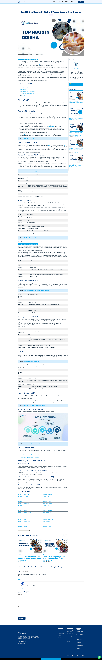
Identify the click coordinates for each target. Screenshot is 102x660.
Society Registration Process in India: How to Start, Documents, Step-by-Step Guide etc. (75, 165)
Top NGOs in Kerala (22, 519)
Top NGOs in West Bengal (48, 519)
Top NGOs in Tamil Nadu (47, 508)
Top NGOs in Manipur (22, 526)
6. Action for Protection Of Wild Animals (29, 91)
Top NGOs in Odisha (47, 499)
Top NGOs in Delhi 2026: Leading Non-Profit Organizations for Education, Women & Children (75, 134)
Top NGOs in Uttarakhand (48, 517)
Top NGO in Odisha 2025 (24, 89)
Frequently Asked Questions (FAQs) (26, 93)
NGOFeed (60, 630)
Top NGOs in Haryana (22, 510)
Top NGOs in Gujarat (22, 508)
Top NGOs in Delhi (46, 521)
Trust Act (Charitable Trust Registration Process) (29, 454)
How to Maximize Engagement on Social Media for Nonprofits (36, 290)
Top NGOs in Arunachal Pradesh (24, 496)
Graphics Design (70, 633)
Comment (20, 594)
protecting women (35, 108)
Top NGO (28, 530)
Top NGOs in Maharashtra (23, 524)
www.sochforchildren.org (33, 307)
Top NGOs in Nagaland (47, 496)
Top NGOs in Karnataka (23, 517)
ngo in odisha (20, 530)
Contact (69, 655)
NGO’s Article (55, 1)
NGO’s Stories (67, 1)
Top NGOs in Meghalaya (47, 526)
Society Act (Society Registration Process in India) (29, 455)
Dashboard (60, 637)
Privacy (73, 655)
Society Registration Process (78, 642)
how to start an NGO (35, 443)
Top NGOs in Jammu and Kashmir (49, 524)
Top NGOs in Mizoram (47, 494)
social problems (51, 126)
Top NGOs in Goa (21, 505)
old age (34, 146)
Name (19, 606)
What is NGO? (22, 86)
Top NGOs (51, 15)
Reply (19, 579)
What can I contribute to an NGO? (28, 97)
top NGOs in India (42, 64)
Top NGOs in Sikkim (47, 505)
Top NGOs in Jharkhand (23, 514)
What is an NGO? (24, 95)
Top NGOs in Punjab (47, 501)
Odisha (25, 530)
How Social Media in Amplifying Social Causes (33, 171)
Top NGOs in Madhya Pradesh (24, 521)
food (45, 146)
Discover (59, 635)
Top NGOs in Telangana (47, 510)
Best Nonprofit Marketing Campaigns (32, 237)
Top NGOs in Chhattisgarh (23, 503)
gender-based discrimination (46, 134)
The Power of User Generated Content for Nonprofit (34, 405)
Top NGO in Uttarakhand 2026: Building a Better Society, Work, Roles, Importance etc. (29, 558)
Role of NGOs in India (23, 87)
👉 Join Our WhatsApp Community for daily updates (28, 59)
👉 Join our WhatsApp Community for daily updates (76, 84)
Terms (78, 655)
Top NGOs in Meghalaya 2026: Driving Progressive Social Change (54, 558)
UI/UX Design (69, 635)
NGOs (24, 69)
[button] (66, 536)
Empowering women (23, 134)
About (59, 631)
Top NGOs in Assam (22, 499)
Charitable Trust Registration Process (79, 647)
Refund (82, 655)
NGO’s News (73, 1)
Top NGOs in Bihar (22, 501)
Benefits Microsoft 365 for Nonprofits (31, 361)
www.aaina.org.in (33, 272)
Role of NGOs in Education (29, 138)
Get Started (81, 1)
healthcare (50, 145)
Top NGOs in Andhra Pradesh (24, 494)
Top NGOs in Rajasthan (47, 503)
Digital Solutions (61, 633)
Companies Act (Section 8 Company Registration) (29, 457)
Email (19, 612)
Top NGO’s (61, 1)
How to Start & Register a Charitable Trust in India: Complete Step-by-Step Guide (76, 118)
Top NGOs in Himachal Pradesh (24, 512)
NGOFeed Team (23, 560)
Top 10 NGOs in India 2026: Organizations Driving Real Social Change (76, 102)
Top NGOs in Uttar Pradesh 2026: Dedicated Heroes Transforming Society (76, 150)
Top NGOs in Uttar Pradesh (48, 514)
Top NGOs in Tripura (47, 512)
